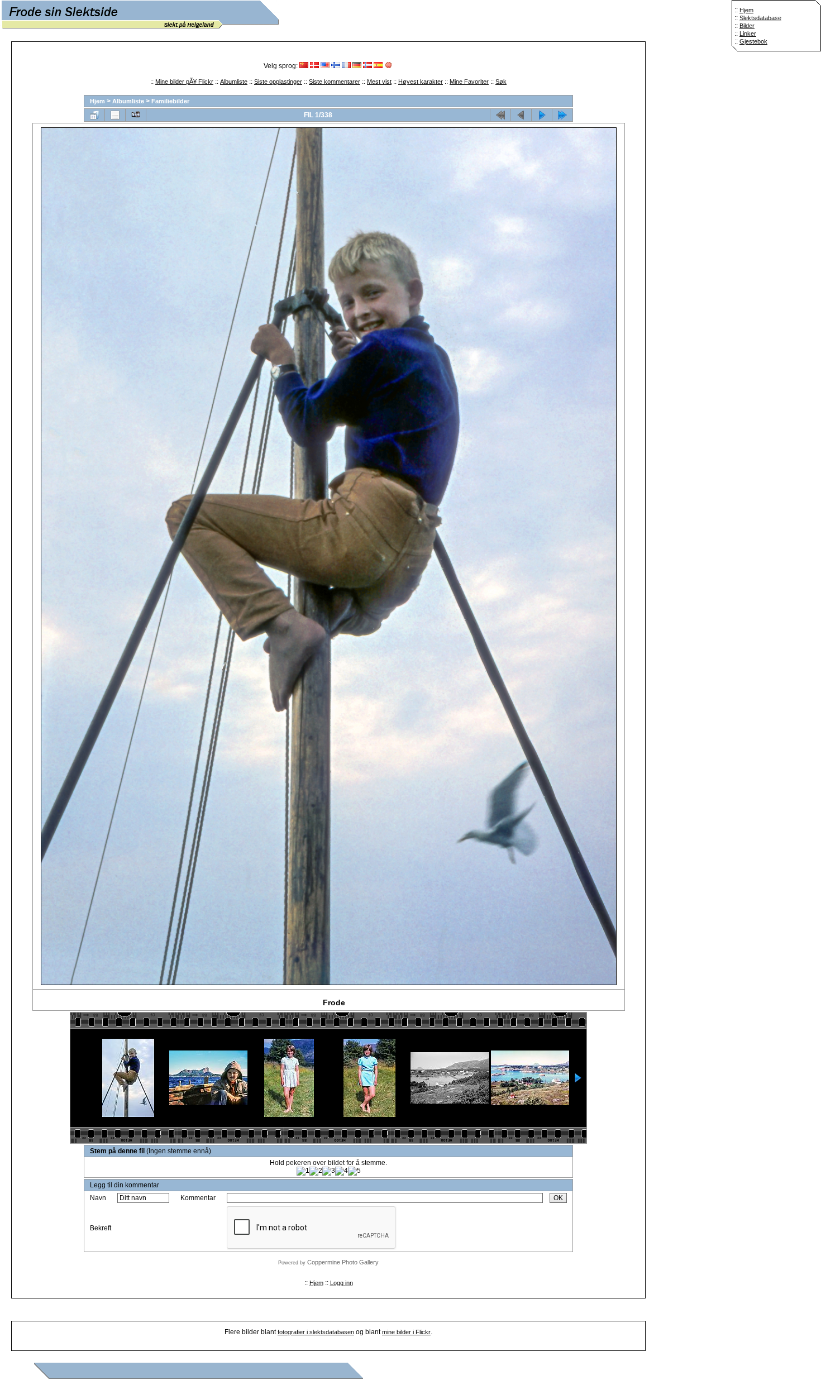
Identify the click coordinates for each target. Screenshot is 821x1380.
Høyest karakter (420, 81)
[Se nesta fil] (542, 115)
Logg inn (341, 1282)
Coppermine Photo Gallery (343, 1262)
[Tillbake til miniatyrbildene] (94, 115)
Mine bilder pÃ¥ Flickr (184, 81)
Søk (501, 81)
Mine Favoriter (469, 81)
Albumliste (233, 81)
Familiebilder (170, 101)
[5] (354, 1171)
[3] (328, 1171)
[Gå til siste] (562, 115)
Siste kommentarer (334, 81)
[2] (315, 1171)
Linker (747, 33)
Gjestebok (753, 41)
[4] (341, 1171)
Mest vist (379, 81)
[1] (303, 1171)
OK (558, 1198)
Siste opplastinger (278, 81)
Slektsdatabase (760, 18)
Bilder (747, 25)
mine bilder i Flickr (406, 1332)
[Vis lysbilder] (136, 115)
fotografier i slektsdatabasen (316, 1332)
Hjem (746, 10)
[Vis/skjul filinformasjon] (115, 115)
